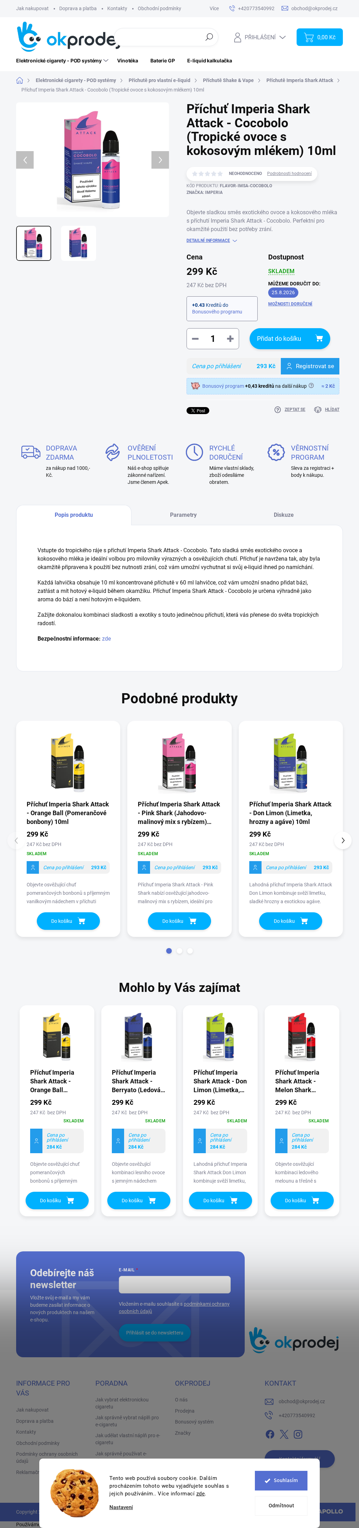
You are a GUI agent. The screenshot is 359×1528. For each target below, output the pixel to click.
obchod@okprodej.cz (302, 1401)
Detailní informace (208, 240)
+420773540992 (297, 1415)
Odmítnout (281, 1505)
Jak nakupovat (32, 8)
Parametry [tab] (183, 515)
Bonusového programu (217, 312)
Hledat (209, 37)
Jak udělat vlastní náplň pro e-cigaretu (127, 1439)
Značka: (205, 192)
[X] (284, 1433)
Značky (183, 1433)
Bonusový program (223, 386)
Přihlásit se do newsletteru (154, 1333)
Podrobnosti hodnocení (289, 173)
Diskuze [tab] (284, 515)
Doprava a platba (78, 8)
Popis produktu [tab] (74, 515)
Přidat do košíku (279, 338)
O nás (181, 1399)
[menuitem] (63, 60)
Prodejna (185, 1411)
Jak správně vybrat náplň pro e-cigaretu (127, 1421)
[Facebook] (270, 1433)
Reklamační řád (33, 1472)
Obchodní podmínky (159, 8)
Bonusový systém (194, 1422)
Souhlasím (286, 1480)
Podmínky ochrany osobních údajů (47, 1457)
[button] (169, 951)
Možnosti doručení (290, 304)
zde (200, 1493)
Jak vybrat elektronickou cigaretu (122, 1403)
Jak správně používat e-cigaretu (121, 1457)
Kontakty (117, 8)
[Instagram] (298, 1433)
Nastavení (121, 1507)
